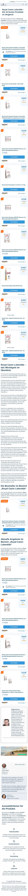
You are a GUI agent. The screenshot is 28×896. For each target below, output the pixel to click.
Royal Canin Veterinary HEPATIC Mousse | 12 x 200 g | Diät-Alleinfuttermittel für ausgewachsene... (14, 149)
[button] (23, 4)
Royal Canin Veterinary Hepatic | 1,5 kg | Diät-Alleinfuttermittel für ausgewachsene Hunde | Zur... (13, 48)
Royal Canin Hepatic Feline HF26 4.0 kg (12, 285)
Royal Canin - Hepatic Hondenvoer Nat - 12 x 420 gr (13, 319)
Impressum (18, 881)
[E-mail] (3, 740)
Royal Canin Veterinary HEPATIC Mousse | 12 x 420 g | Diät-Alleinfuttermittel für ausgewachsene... (14, 250)
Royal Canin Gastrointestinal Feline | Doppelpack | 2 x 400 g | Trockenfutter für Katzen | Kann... (12, 691)
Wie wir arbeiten (22, 883)
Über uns (15, 883)
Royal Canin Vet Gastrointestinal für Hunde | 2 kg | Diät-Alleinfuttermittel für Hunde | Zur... (13, 655)
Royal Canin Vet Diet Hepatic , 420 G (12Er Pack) (12, 84)
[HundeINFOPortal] (4, 4)
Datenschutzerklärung (7, 883)
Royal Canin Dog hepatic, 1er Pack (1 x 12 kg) (13, 184)
